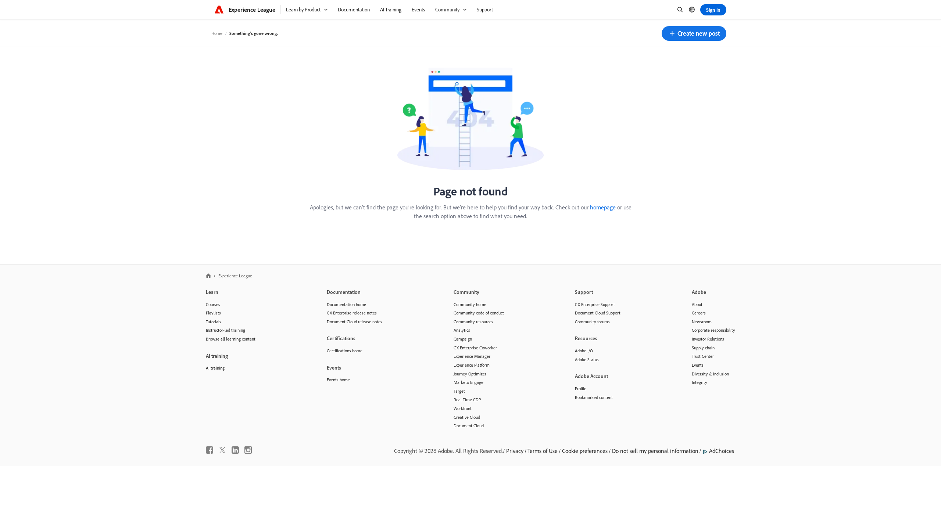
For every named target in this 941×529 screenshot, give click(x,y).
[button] (694, 33)
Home (216, 33)
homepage (603, 207)
